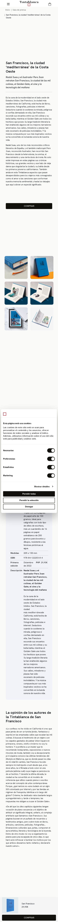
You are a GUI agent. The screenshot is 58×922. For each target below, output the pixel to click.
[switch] (51, 459)
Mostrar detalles (42, 486)
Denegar (29, 506)
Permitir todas (29, 494)
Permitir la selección (29, 500)
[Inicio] (29, 3)
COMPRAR (29, 206)
